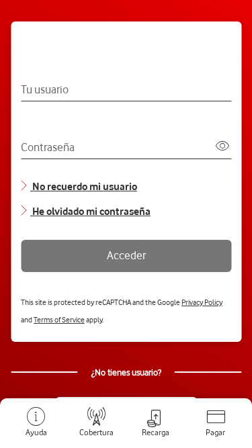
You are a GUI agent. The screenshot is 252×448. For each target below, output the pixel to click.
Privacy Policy (201, 302)
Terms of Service (59, 319)
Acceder (126, 255)
